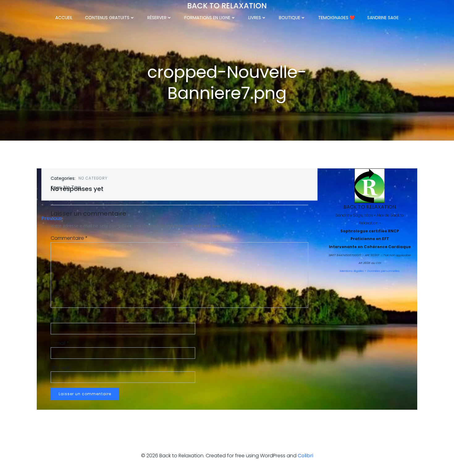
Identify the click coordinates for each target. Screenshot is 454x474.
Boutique (289, 18)
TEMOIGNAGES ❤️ (336, 18)
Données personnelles (383, 271)
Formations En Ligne (207, 18)
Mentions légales (352, 271)
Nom (58, 319)
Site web (61, 367)
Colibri (305, 455)
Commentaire (69, 238)
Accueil (64, 18)
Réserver (156, 18)
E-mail (60, 343)
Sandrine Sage (383, 18)
